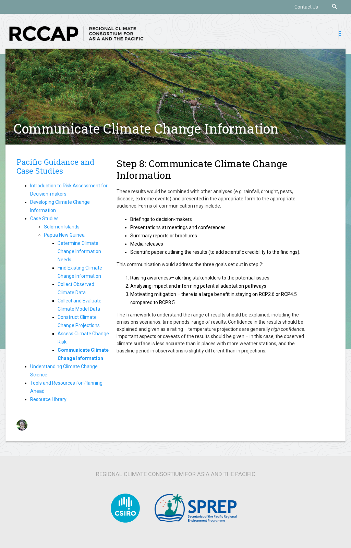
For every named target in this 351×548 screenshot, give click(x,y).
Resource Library (48, 399)
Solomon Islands (62, 226)
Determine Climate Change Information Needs (79, 251)
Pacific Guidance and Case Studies (55, 166)
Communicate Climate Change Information (146, 128)
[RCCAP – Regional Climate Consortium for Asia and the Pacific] (76, 33)
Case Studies (44, 218)
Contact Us (306, 6)
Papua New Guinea (64, 235)
